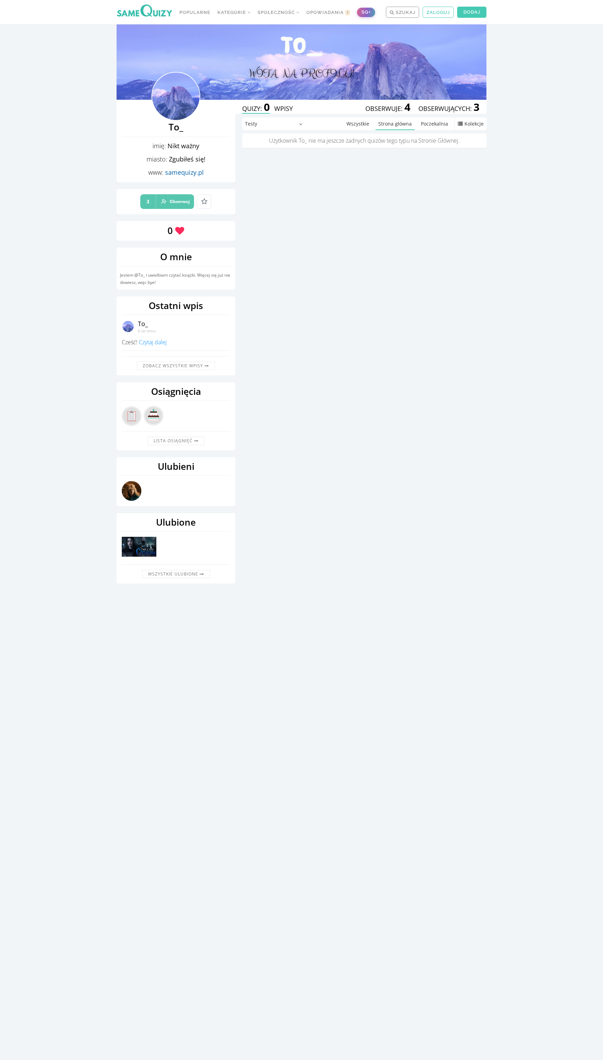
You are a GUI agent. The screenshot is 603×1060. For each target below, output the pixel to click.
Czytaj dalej (153, 342)
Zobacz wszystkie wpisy (173, 366)
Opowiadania (327, 12)
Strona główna (395, 123)
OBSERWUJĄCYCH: (448, 108)
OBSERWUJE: (387, 108)
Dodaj (471, 12)
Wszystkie (358, 123)
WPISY (283, 108)
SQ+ (366, 12)
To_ (143, 323)
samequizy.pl (184, 172)
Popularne (194, 12)
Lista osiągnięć (174, 441)
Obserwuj (168, 201)
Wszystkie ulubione (174, 574)
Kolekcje (474, 123)
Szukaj (404, 12)
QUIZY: (256, 108)
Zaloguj (438, 12)
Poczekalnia (434, 123)
